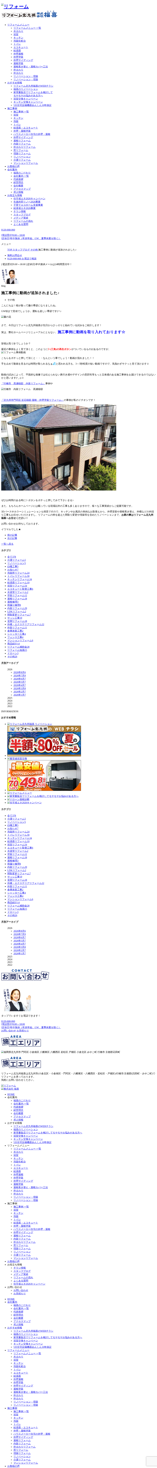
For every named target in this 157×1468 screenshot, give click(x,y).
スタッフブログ (22, 214)
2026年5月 (19, 682)
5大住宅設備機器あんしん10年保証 (32, 105)
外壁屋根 (18, 53)
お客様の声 (13, 166)
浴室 (15, 34)
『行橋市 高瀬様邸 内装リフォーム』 (23, 383)
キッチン (18, 37)
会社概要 (18, 185)
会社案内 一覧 (21, 176)
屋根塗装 (18, 63)
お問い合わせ (20, 1290)
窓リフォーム (20, 150)
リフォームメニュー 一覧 (27, 28)
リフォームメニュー (18, 24)
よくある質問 (20, 224)
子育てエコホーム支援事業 (28, 205)
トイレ (17, 44)
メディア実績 (20, 218)
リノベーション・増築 (25, 76)
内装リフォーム (22, 144)
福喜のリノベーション (25, 89)
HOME (11, 1094)
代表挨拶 (18, 179)
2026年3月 (19, 688)
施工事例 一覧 (21, 111)
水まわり (18, 31)
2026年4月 (19, 685)
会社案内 (12, 169)
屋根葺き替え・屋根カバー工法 (30, 66)
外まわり (18, 69)
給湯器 (17, 50)
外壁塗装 (18, 57)
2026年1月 (19, 695)
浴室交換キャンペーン (25, 98)
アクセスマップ (22, 189)
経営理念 (18, 182)
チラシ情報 (19, 211)
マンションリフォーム (25, 163)
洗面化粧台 (19, 41)
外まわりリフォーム (24, 147)
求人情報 (18, 192)
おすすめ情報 (14, 82)
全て (11, 556)
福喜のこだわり (22, 172)
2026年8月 (19, 672)
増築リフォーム (22, 153)
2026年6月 (19, 678)
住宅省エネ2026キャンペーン (29, 198)
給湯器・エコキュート (25, 127)
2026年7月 (19, 675)
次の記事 (12, 538)
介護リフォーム (22, 160)
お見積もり (19, 1293)
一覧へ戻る (7, 544)
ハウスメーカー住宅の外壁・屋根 (31, 134)
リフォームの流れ (23, 221)
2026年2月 (19, 691)
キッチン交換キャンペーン (28, 102)
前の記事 (12, 535)
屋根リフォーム (22, 140)
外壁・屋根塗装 (22, 131)
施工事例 (12, 108)
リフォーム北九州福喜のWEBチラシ (33, 86)
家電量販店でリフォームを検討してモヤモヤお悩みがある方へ (47, 1132)
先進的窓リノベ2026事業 (26, 201)
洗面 (15, 121)
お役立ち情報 (14, 195)
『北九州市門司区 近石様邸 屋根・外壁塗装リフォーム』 (32, 400)
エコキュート (20, 47)
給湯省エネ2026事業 (24, 208)
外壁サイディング (23, 60)
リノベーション (22, 156)
